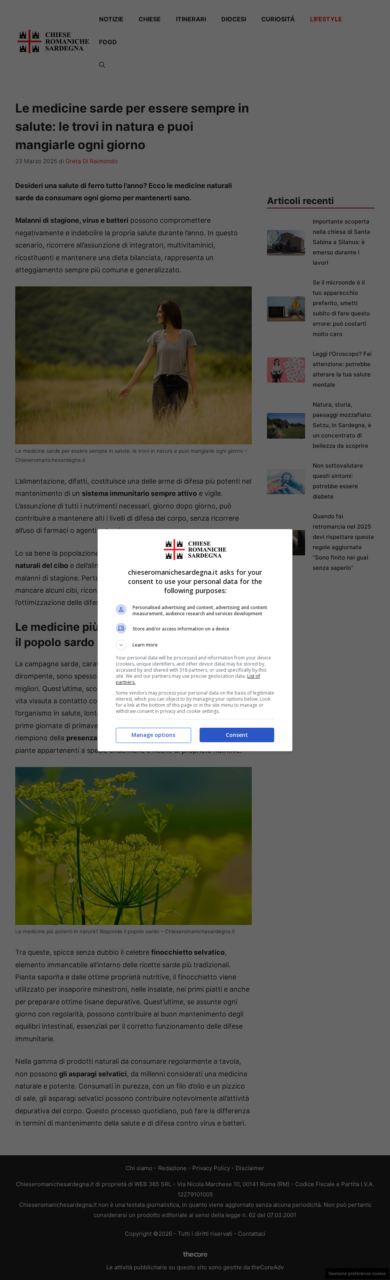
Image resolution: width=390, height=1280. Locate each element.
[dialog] (195, 640)
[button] (195, 645)
